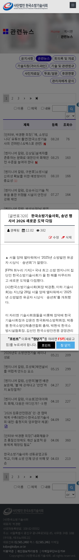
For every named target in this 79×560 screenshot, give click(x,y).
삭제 (69, 237)
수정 (56, 237)
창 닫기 (65, 345)
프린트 (46, 345)
